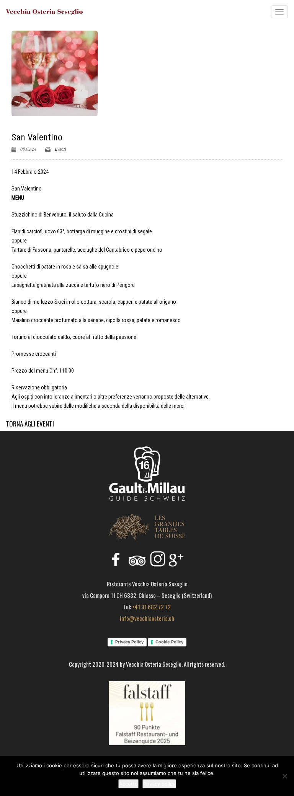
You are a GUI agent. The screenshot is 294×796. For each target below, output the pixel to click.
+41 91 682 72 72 (151, 606)
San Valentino (36, 137)
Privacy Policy (129, 642)
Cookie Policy (169, 642)
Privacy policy (159, 784)
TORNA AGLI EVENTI (30, 423)
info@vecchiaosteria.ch (147, 618)
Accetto (128, 784)
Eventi (60, 149)
